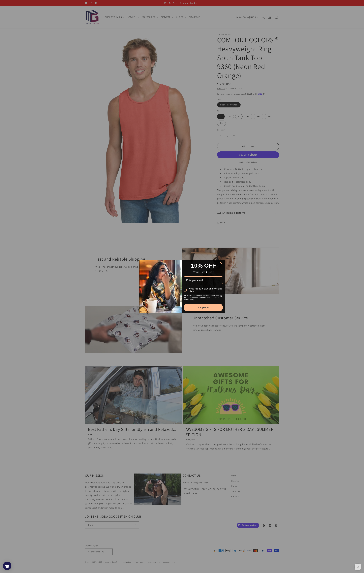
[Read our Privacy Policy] (221, 296)
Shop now (203, 307)
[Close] (221, 263)
